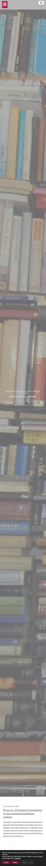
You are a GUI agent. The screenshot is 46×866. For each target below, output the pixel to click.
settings (17, 858)
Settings (24, 862)
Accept (6, 862)
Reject (15, 862)
